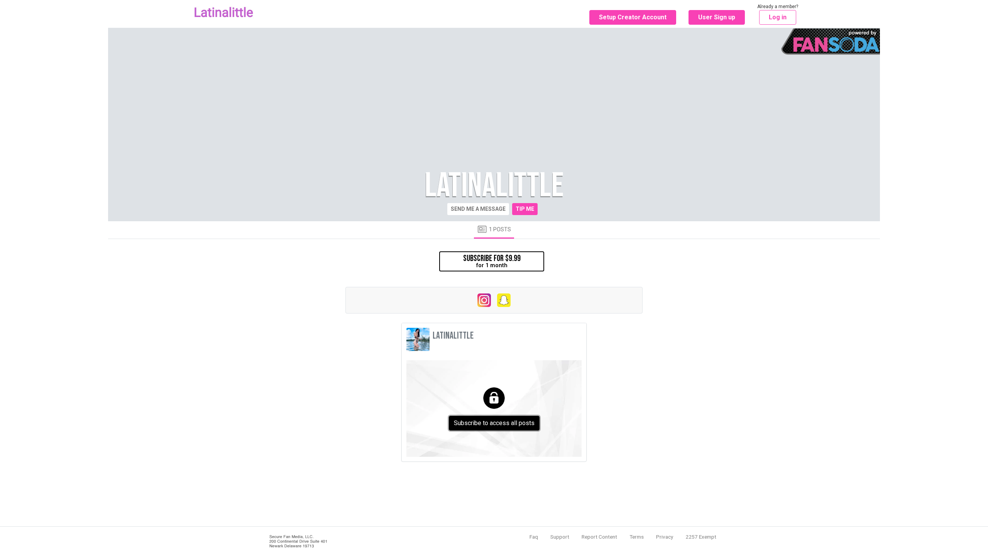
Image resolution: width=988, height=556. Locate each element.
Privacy (664, 537)
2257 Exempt (700, 537)
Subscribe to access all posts (494, 423)
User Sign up (716, 17)
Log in (778, 17)
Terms (636, 537)
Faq (534, 537)
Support (559, 537)
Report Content (599, 537)
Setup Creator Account (633, 17)
